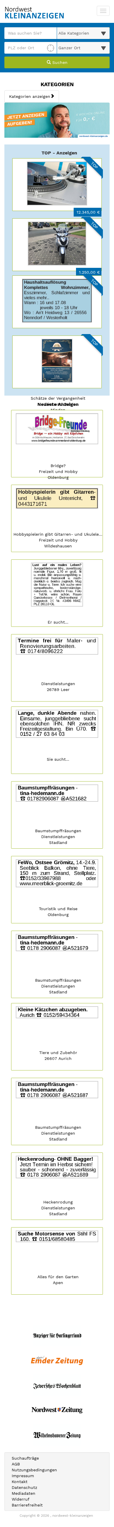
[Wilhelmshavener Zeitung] (57, 1435)
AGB (16, 1464)
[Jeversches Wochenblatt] (57, 1385)
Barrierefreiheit (27, 1505)
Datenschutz (24, 1487)
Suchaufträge (25, 1458)
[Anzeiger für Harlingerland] (57, 1335)
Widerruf (21, 1499)
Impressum (23, 1475)
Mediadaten (23, 1493)
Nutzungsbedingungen (34, 1470)
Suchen (59, 62)
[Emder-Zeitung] (57, 1360)
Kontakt (19, 1481)
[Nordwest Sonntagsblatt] (57, 1410)
